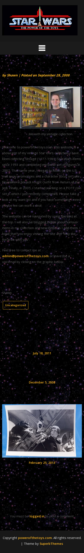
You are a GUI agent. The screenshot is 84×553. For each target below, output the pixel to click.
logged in (37, 516)
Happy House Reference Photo (42, 470)
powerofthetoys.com (35, 538)
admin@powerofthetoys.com (25, 256)
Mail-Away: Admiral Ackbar (42, 390)
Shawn (12, 75)
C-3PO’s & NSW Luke (42, 361)
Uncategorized (15, 305)
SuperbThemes (51, 543)
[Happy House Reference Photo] (42, 429)
